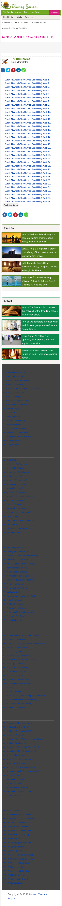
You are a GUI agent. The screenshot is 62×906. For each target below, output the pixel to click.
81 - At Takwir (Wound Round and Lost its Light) (23, 739)
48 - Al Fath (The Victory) (13, 584)
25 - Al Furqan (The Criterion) (15, 480)
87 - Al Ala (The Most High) (14, 763)
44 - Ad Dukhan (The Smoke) (15, 568)
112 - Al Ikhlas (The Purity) (14, 875)
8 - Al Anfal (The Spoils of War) (16, 400)
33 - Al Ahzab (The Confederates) (17, 512)
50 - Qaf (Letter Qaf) (11, 592)
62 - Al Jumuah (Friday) (12, 651)
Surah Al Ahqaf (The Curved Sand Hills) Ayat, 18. (28, 140)
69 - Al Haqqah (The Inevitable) (16, 679)
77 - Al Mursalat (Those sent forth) (17, 723)
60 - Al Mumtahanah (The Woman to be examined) (24, 643)
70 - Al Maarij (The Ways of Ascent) (17, 684)
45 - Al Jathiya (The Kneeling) (15, 572)
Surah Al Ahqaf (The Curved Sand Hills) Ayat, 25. (28, 165)
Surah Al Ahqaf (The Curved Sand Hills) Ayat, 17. (28, 136)
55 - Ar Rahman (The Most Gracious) (18, 612)
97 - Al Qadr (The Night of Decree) (17, 815)
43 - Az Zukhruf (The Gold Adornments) (19, 564)
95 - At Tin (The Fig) (11, 795)
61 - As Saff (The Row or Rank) (16, 647)
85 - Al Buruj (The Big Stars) (14, 755)
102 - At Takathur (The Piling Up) (16, 835)
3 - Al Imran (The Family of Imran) (17, 380)
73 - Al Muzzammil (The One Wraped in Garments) (24, 696)
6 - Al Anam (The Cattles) (13, 392)
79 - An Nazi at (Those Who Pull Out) (18, 731)
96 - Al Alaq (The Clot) (12, 811)
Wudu (19, 17)
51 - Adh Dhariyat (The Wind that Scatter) (20, 596)
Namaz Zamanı (38, 894)
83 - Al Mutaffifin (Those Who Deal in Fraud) (21, 747)
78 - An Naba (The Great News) (16, 727)
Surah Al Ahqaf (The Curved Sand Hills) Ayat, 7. (27, 101)
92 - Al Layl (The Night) (12, 783)
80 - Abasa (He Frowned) (13, 735)
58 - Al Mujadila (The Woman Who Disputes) (21, 635)
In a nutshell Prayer (32, 12)
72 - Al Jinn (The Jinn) (12, 692)
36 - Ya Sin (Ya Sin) (11, 524)
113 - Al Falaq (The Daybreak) (15, 879)
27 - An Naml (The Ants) (13, 488)
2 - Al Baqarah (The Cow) (13, 376)
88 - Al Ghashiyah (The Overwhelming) (19, 767)
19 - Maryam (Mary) (11, 445)
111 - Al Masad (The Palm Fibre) (16, 871)
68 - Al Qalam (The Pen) (13, 675)
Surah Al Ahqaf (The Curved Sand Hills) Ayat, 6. (27, 97)
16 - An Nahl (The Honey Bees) (16, 433)
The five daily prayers (12, 12)
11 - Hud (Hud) (9, 413)
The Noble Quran (20, 59)
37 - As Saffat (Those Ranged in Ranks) (19, 528)
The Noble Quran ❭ (22, 22)
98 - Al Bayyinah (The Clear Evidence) (18, 819)
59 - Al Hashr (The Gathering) (15, 639)
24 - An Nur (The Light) (12, 476)
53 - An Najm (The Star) (13, 604)
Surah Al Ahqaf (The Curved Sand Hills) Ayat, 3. (27, 86)
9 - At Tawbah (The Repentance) (16, 405)
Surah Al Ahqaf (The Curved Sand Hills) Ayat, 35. (28, 201)
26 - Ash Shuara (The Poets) (15, 484)
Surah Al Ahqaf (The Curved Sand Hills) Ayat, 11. (28, 115)
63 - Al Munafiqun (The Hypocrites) (17, 655)
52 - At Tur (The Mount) (12, 600)
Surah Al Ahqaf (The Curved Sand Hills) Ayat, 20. (28, 147)
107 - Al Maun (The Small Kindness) (18, 855)
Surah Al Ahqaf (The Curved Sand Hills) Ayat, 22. (28, 154)
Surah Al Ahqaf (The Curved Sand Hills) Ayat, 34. (28, 197)
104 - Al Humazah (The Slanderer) (17, 843)
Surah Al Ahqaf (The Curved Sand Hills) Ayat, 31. (28, 187)
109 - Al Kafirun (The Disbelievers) (17, 863)
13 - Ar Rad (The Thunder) (14, 421)
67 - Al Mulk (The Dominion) (14, 671)
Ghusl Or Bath (8, 17)
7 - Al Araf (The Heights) (13, 396)
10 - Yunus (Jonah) (11, 409)
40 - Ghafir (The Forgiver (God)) (16, 552)
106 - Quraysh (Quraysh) (13, 851)
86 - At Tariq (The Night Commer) (17, 759)
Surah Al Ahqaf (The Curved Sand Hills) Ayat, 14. (28, 126)
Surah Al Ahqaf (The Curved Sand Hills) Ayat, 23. (28, 158)
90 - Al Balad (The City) (12, 775)
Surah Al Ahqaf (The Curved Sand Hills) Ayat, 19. (28, 144)
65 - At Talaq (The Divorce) (14, 663)
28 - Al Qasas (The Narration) (15, 492)
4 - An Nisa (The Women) (13, 384)
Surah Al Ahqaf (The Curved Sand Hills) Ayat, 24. (28, 162)
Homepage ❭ (7, 22)
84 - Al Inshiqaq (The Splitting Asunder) (19, 751)
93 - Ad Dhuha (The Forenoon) (15, 787)
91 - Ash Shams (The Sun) (14, 779)
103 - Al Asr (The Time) (12, 839)
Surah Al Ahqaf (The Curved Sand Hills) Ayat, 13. (28, 122)
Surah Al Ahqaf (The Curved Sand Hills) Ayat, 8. (27, 104)
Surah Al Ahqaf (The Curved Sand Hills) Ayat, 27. (28, 172)
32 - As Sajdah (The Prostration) (16, 508)
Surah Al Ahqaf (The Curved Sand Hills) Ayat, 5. (27, 93)
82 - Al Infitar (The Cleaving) (14, 743)
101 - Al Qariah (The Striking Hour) (17, 831)
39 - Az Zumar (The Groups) (14, 548)
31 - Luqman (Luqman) (12, 504)
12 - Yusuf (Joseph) (11, 417)
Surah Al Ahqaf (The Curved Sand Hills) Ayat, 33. (28, 194)
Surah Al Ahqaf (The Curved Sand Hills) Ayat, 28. (28, 176)
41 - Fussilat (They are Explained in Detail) (20, 556)
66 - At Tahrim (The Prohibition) (16, 667)
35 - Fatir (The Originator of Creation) (18, 520)
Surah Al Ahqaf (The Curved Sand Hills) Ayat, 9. (27, 108)
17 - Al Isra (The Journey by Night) (17, 437)
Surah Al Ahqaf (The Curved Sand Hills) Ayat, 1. (27, 79)
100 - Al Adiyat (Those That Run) (16, 827)
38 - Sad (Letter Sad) (12, 532)
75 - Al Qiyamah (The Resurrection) (17, 704)
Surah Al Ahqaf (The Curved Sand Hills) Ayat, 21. (28, 151)
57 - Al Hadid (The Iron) (12, 620)
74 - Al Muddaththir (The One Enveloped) (20, 700)
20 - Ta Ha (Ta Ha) (10, 460)
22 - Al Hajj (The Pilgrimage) (14, 468)
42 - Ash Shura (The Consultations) (17, 560)
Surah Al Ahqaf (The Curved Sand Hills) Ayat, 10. (28, 111)
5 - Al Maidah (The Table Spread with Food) (21, 388)
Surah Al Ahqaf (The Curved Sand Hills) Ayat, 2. (27, 83)
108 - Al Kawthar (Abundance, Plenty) (18, 859)
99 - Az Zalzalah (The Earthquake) (17, 823)
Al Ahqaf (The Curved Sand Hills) (14, 28)
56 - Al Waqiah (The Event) (14, 616)
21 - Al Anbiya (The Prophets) (15, 464)
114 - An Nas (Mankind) (13, 883)
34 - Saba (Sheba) (10, 516)
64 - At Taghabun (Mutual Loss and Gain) (20, 659)
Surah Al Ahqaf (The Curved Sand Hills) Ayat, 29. (28, 179)
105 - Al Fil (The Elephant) (13, 847)
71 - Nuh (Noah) (9, 688)
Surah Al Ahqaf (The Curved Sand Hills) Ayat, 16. (28, 133)
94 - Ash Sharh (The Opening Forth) (18, 791)
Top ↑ (11, 898)
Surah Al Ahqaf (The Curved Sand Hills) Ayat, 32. (28, 190)
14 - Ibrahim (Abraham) (12, 425)
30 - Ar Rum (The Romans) (14, 500)
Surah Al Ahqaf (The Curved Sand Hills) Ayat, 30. (28, 183)
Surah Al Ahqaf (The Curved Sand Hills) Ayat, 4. (27, 90)
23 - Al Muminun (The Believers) (16, 472)
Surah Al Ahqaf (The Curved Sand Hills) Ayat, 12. (28, 118)
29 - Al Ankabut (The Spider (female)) (18, 496)
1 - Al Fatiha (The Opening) (14, 372)
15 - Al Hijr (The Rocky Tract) (15, 429)
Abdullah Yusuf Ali (39, 22)
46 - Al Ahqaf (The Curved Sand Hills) (18, 576)
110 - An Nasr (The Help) (13, 867)
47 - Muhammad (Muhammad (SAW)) (18, 580)
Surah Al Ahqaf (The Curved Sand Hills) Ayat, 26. (28, 169)
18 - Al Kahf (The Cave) (12, 441)
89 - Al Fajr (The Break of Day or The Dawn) (21, 771)
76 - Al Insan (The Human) (14, 708)
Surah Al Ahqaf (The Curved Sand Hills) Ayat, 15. (28, 129)
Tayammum (29, 17)
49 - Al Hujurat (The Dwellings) (15, 588)
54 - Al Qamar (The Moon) (14, 608)
